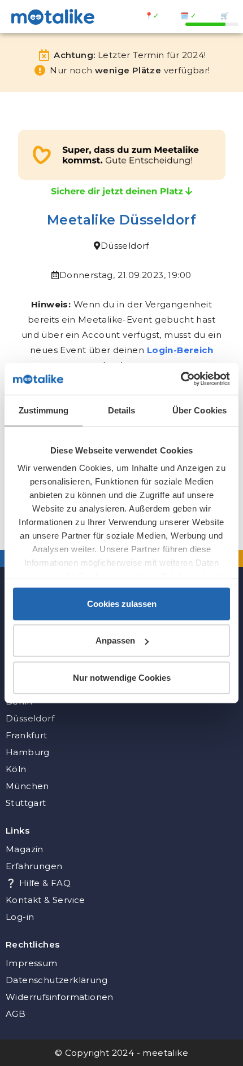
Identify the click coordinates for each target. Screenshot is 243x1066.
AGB (15, 1013)
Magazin (25, 849)
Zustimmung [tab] (44, 410)
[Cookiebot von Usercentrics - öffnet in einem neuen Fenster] (180, 379)
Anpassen (115, 640)
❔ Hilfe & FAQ (38, 883)
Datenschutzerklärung (56, 980)
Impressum (32, 963)
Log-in (20, 916)
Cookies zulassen (122, 603)
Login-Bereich (180, 350)
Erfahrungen (34, 866)
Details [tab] (122, 410)
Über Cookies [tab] (199, 410)
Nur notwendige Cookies (122, 677)
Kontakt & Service (45, 900)
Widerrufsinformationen (60, 997)
